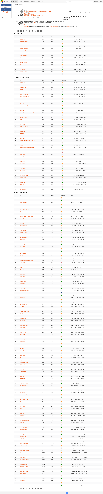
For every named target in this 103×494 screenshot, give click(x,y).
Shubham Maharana (23, 55)
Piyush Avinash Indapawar (24, 394)
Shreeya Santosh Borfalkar (24, 459)
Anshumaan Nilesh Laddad (24, 383)
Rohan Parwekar (23, 357)
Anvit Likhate (22, 448)
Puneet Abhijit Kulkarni (24, 339)
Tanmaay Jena (22, 182)
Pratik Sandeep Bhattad (24, 175)
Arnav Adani (22, 57)
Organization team (27, 13)
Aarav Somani (22, 334)
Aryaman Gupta (23, 424)
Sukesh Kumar (40, 15)
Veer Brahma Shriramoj (24, 325)
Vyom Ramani (22, 131)
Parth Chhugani (23, 142)
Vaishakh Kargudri (23, 71)
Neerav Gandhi (22, 186)
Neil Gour (21, 145)
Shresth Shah (22, 170)
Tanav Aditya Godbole (24, 353)
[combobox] (79, 2)
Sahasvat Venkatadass (24, 48)
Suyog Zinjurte (22, 380)
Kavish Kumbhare (23, 318)
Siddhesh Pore (26, 26)
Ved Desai (22, 413)
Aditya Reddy (26, 14)
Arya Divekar (22, 350)
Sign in (101, 1)
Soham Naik (22, 376)
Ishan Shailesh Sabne (23, 464)
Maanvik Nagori (23, 436)
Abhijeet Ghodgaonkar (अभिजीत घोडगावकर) (27, 112)
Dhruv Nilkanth (22, 124)
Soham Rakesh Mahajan (24, 471)
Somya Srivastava (33, 15)
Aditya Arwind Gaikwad (24, 126)
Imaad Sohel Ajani (23, 332)
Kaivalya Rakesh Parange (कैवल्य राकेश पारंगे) (27, 147)
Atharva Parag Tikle (23, 304)
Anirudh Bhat (22, 163)
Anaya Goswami (23, 473)
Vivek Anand (22, 485)
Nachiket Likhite (23, 346)
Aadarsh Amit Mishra (23, 429)
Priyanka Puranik (23, 327)
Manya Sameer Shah (23, 431)
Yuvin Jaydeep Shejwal (24, 443)
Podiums (5, 7)
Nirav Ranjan (22, 343)
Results (4, 5)
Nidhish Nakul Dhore (23, 390)
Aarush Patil (22, 404)
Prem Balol (22, 387)
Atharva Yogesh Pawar (24, 385)
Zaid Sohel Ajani (23, 371)
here (39, 17)
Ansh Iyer (68, 26)
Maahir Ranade (22, 378)
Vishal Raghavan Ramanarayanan (26, 445)
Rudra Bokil (22, 422)
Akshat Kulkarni (23, 309)
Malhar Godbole (23, 119)
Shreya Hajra (22, 401)
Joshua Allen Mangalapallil (24, 311)
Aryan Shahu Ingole (23, 452)
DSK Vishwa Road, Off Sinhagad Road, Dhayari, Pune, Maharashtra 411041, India (37, 11)
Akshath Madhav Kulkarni (24, 290)
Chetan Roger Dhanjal (24, 53)
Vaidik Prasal (22, 115)
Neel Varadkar (22, 341)
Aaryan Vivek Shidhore (24, 399)
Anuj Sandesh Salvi (23, 62)
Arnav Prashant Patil (23, 427)
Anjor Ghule (22, 184)
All (4, 9)
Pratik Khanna (22, 64)
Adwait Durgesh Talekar (24, 475)
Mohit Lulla (22, 133)
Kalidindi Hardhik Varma (54, 26)
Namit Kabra (22, 406)
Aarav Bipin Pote (23, 369)
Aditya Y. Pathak (23, 50)
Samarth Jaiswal (23, 177)
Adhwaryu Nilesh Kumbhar (24, 149)
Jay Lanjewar (22, 69)
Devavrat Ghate (23, 441)
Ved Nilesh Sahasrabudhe (24, 438)
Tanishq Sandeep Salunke (24, 450)
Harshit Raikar (22, 392)
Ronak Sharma (22, 364)
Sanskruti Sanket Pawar (24, 482)
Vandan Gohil (22, 60)
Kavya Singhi (22, 457)
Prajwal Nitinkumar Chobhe (24, 420)
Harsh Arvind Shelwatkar (24, 46)
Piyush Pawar (22, 480)
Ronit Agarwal (22, 329)
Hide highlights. (26, 24)
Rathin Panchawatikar (24, 253)
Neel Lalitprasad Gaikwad (24, 434)
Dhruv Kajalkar (22, 156)
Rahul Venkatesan (27, 15)
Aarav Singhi (22, 478)
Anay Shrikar (22, 239)
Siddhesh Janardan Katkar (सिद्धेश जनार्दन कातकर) (28, 140)
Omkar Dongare (23, 397)
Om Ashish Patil (23, 336)
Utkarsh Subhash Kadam (24, 362)
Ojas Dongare (22, 138)
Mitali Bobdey (32, 14)
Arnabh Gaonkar (23, 313)
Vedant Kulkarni (23, 355)
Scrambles (4, 17)
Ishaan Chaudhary (23, 281)
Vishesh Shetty (22, 152)
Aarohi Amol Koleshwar (24, 466)
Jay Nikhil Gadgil (23, 189)
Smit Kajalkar (22, 408)
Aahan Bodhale (22, 159)
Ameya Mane (22, 320)
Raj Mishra (22, 348)
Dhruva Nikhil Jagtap (23, 237)
